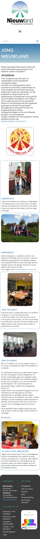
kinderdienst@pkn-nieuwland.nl (25, 269)
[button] (20, 31)
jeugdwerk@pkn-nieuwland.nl (13, 121)
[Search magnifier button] (37, 41)
